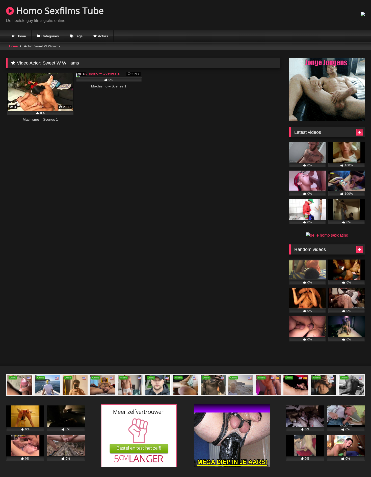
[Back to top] (355, 462)
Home (21, 36)
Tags (79, 36)
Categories (50, 36)
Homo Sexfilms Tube (59, 11)
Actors (103, 36)
